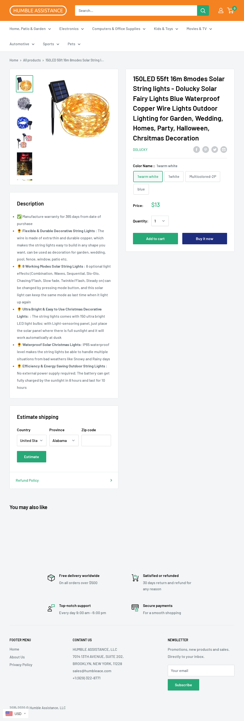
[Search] (203, 10)
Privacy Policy (21, 664)
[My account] (221, 10)
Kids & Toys (163, 28)
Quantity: (140, 221)
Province (57, 429)
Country (23, 429)
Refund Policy (27, 480)
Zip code (88, 429)
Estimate (31, 456)
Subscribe (183, 684)
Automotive (19, 43)
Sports (48, 43)
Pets (71, 43)
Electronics (69, 28)
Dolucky (140, 150)
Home (14, 60)
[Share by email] (223, 149)
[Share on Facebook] (196, 149)
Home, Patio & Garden (28, 28)
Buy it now (204, 238)
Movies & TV (197, 28)
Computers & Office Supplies (116, 28)
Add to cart (155, 238)
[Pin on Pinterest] (205, 149)
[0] (231, 10)
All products (32, 60)
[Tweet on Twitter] (214, 149)
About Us (17, 657)
